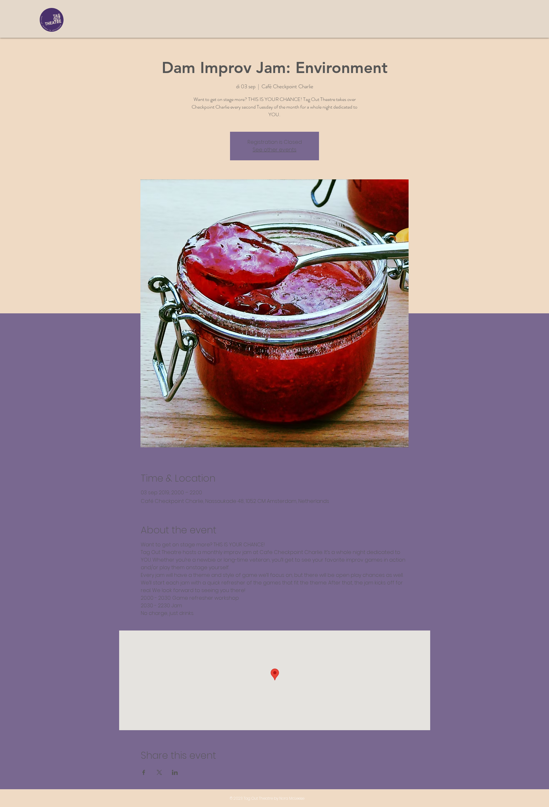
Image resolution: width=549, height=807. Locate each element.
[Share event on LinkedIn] (175, 772)
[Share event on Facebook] (144, 772)
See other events (274, 149)
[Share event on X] (159, 772)
